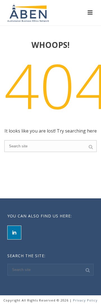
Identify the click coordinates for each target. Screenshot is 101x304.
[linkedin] (14, 233)
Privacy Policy (85, 300)
